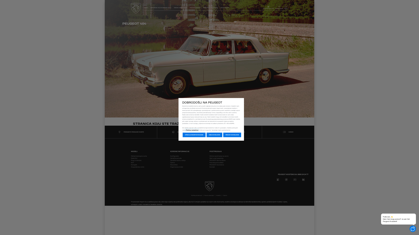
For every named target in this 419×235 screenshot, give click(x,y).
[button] (194, 135)
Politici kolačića (192, 130)
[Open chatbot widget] (413, 229)
